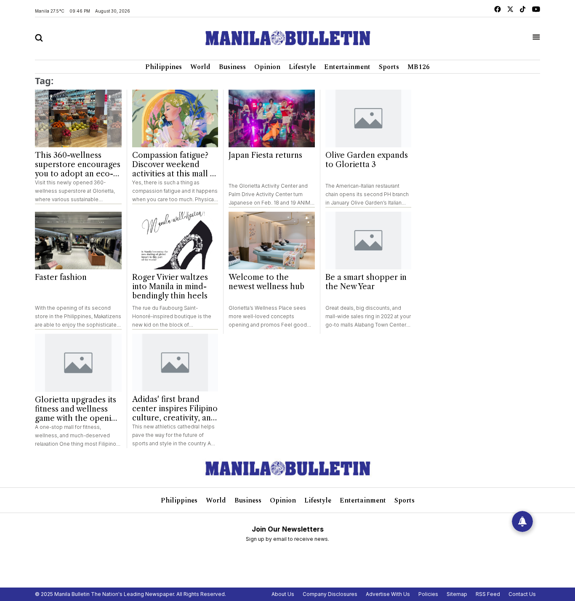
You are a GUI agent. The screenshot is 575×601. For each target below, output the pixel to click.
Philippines (163, 67)
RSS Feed (488, 594)
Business (232, 67)
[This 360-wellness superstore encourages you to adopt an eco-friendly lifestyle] (78, 119)
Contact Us (522, 594)
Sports (389, 67)
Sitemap (457, 594)
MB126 (418, 67)
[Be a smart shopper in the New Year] (368, 240)
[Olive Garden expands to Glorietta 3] (368, 118)
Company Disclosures (330, 594)
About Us (283, 594)
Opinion (267, 67)
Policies (428, 594)
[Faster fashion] (78, 241)
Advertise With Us (388, 594)
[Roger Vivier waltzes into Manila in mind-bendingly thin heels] (175, 240)
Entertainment (347, 67)
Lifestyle (302, 67)
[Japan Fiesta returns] (272, 118)
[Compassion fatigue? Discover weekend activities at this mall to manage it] (175, 118)
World (200, 67)
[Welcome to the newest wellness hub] (272, 240)
